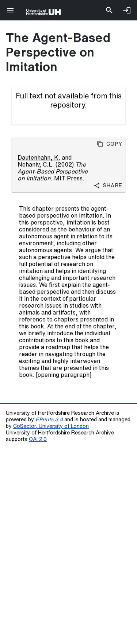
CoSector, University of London (51, 426)
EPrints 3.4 (49, 419)
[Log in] (127, 10)
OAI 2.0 (38, 439)
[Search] (109, 10)
